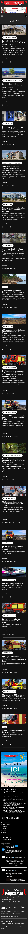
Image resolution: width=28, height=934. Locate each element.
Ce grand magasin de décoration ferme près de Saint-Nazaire (12, 86)
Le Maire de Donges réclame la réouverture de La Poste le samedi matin (14, 43)
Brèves (10, 542)
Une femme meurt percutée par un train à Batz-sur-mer (13, 584)
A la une (5, 37)
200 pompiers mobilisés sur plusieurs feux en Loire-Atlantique (13, 332)
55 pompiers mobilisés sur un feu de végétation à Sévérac (13, 696)
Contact (3, 928)
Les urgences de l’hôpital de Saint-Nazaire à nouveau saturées (13, 210)
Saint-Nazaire (6, 822)
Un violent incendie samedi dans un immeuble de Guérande (12, 620)
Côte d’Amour (6, 824)
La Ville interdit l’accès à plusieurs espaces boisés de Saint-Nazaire (13, 461)
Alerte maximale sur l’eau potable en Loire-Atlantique (13, 250)
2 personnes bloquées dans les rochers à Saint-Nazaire (13, 291)
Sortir (9, 498)
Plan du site (10, 923)
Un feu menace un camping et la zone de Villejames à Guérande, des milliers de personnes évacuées (13, 374)
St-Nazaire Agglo (12, 37)
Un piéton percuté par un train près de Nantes (12, 128)
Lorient (4, 830)
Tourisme (10, 204)
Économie (10, 80)
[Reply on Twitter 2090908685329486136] (6, 865)
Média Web (6, 820)
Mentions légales (18, 926)
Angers (5, 828)
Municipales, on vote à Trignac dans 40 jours (11, 167)
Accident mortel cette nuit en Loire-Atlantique (13, 731)
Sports (16, 916)
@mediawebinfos (18, 857)
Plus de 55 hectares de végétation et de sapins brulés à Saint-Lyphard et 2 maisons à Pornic (14, 658)
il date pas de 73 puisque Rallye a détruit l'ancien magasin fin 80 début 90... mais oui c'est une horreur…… (14, 799)
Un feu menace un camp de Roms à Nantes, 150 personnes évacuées (13, 548)
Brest (4, 832)
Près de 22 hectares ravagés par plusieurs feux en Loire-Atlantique (13, 418)
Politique (10, 163)
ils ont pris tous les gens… (10, 808)
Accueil (3, 923)
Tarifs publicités (7, 839)
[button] (2, 16)
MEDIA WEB (9, 857)
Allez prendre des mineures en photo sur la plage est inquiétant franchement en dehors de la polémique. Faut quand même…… (14, 804)
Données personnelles (7, 926)
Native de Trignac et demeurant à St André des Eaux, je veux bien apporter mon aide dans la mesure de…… (14, 812)
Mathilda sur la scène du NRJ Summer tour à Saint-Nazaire (13, 504)
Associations (4, 916)
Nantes (5, 826)
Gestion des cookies (19, 923)
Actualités (10, 123)
